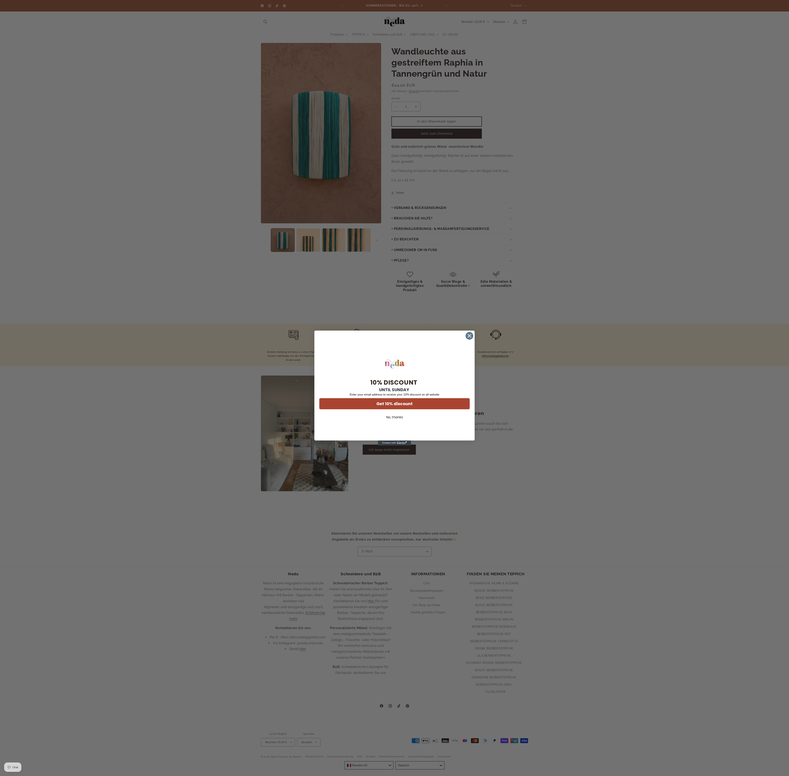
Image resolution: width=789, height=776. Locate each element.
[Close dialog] (469, 335)
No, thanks (394, 417)
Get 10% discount (394, 404)
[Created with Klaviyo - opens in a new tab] (394, 442)
